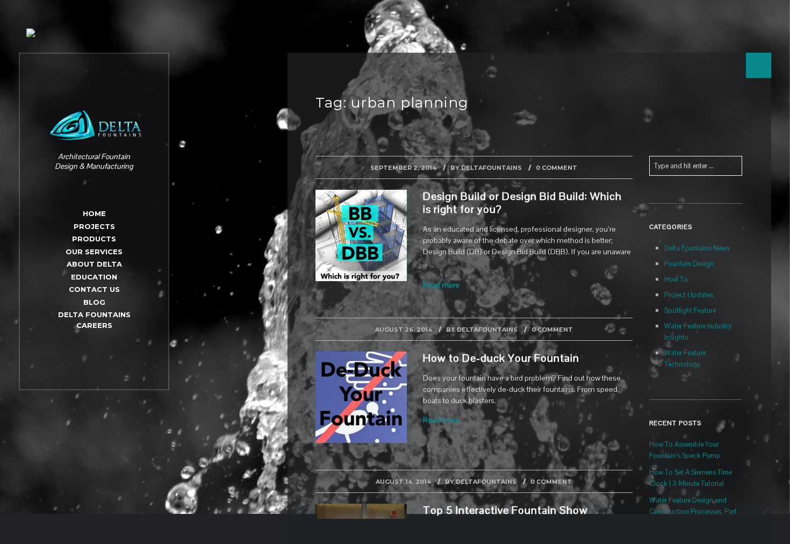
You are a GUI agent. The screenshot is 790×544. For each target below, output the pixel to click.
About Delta (94, 264)
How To (676, 279)
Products (94, 238)
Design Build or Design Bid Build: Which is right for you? (522, 202)
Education (94, 277)
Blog (94, 302)
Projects (94, 226)
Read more (441, 285)
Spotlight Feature (690, 310)
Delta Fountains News (697, 248)
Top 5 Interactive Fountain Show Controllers (505, 516)
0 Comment (556, 167)
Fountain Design (689, 263)
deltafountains (491, 167)
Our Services (94, 251)
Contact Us (94, 289)
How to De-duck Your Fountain (501, 358)
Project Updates (688, 294)
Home (94, 213)
